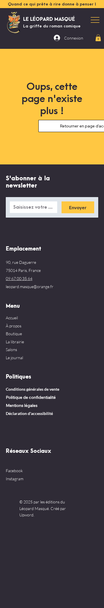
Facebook (14, 470)
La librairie (15, 341)
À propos (13, 325)
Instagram (14, 478)
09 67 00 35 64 (19, 278)
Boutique (14, 333)
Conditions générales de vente (32, 389)
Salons (11, 349)
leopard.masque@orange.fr (29, 286)
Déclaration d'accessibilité (29, 413)
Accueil (12, 317)
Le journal (14, 357)
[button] (98, 37)
